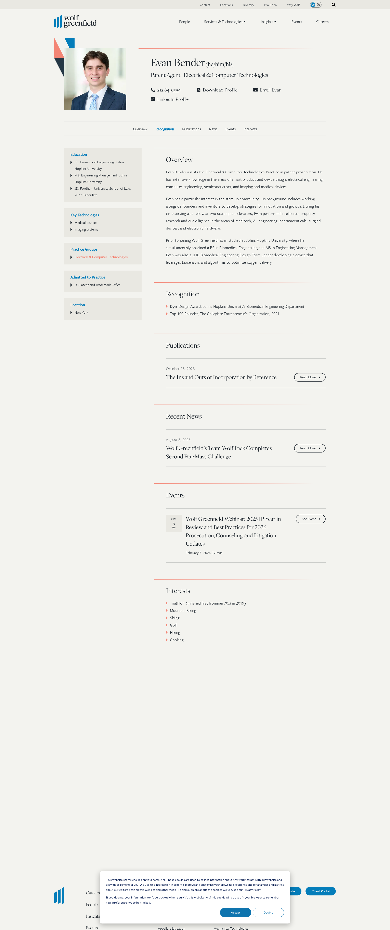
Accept (235, 912)
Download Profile (220, 89)
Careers (322, 21)
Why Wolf (293, 4)
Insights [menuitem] (93, 916)
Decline (268, 912)
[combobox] (332, 5)
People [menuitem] (92, 904)
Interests (250, 129)
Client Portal (321, 891)
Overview (140, 129)
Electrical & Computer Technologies (101, 256)
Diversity (248, 4)
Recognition (165, 129)
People (184, 21)
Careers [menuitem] (93, 893)
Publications (191, 129)
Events (296, 21)
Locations (226, 4)
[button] (225, 21)
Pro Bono (270, 4)
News (213, 129)
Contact (205, 4)
